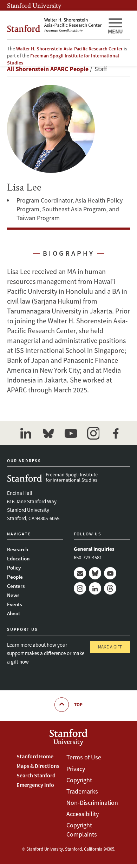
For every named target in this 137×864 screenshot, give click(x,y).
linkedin (25, 433)
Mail (80, 573)
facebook (115, 433)
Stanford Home (35, 756)
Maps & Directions (38, 765)
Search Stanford (36, 775)
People (15, 576)
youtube (70, 433)
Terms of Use (83, 757)
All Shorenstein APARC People (48, 69)
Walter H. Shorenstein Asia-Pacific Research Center (69, 48)
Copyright (79, 780)
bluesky (48, 433)
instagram (93, 433)
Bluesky (95, 573)
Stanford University (34, 5)
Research (17, 549)
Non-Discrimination (92, 802)
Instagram (80, 588)
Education (18, 558)
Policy (14, 567)
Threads (110, 588)
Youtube (110, 573)
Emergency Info (35, 784)
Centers (16, 586)
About (13, 613)
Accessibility (82, 814)
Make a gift (110, 647)
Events (14, 604)
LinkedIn (95, 588)
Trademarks (82, 791)
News (13, 595)
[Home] (54, 25)
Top (78, 705)
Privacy (75, 769)
